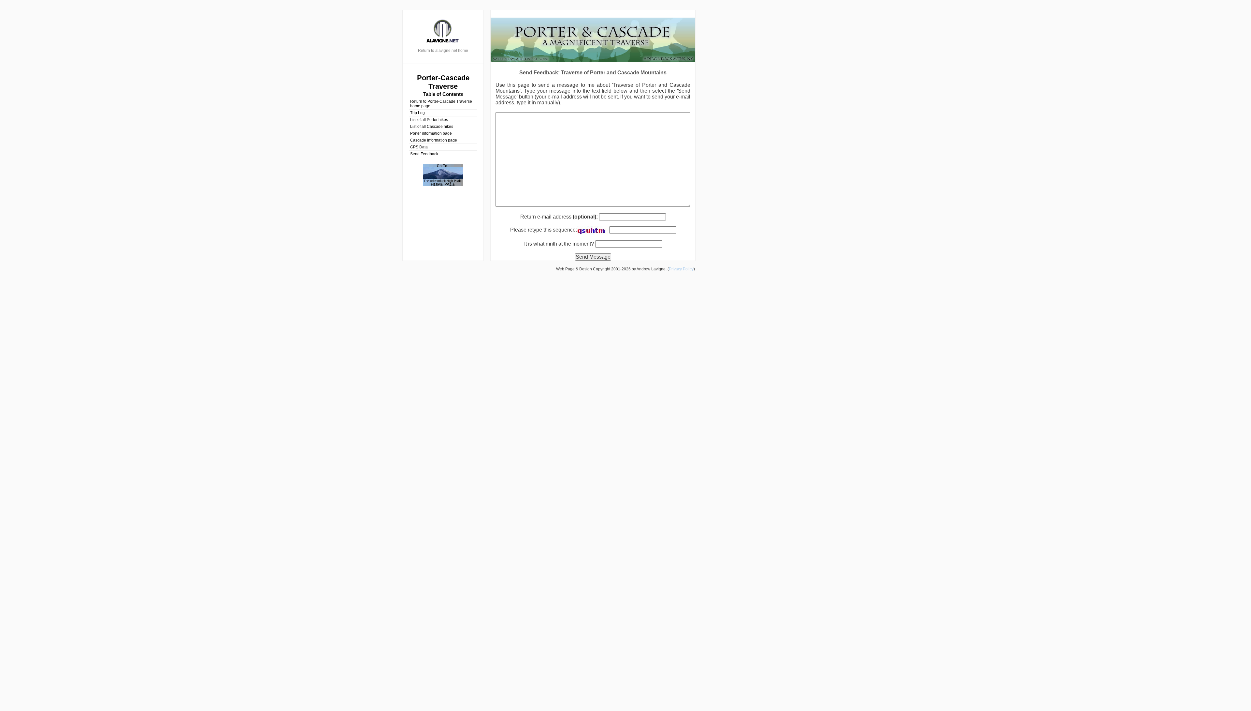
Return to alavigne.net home (443, 50)
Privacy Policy (681, 269)
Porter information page (431, 133)
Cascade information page (433, 140)
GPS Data (419, 147)
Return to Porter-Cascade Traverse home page (441, 103)
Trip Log (417, 113)
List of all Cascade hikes (431, 126)
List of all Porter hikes (429, 119)
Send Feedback (424, 154)
